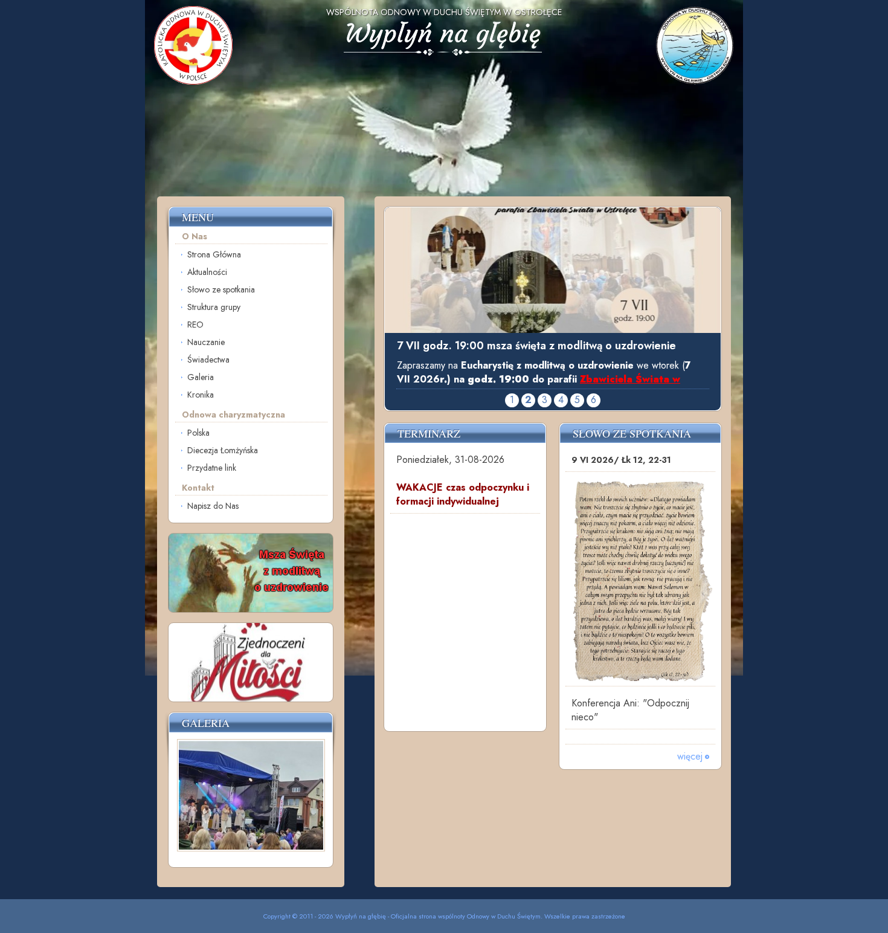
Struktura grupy (213, 307)
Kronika (200, 395)
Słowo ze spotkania (221, 289)
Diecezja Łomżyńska (222, 450)
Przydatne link (211, 468)
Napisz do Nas (213, 506)
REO (195, 324)
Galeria (200, 377)
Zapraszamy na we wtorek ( (544, 372)
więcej (690, 756)
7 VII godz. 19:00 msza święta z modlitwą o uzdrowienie (536, 346)
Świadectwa (208, 360)
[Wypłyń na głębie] (444, 66)
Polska (198, 433)
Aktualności (207, 272)
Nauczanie (206, 342)
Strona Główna (214, 254)
